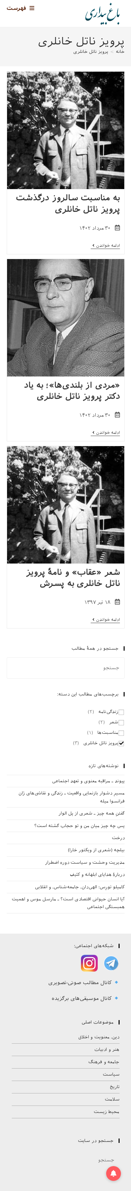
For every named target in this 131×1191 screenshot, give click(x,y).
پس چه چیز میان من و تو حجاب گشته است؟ (79, 825)
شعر (113, 722)
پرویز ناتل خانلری (90, 51)
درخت (118, 837)
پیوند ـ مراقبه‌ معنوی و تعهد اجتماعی (88, 781)
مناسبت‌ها (107, 732)
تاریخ (115, 1086)
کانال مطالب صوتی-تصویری (81, 983)
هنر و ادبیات (106, 1049)
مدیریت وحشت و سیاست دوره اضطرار (85, 862)
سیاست (111, 1074)
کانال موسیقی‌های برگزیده (83, 999)
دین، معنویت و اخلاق (99, 1037)
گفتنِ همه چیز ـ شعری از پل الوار (91, 813)
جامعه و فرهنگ (103, 1061)
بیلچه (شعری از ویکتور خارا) (96, 850)
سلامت (112, 1099)
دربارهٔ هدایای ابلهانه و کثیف (97, 874)
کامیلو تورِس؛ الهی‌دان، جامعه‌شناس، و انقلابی (80, 887)
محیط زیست (107, 1111)
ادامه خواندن (105, 246)
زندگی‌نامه (108, 711)
